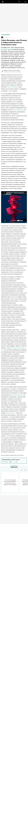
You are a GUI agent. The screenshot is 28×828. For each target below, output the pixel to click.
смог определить (18, 110)
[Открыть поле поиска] (19, 1)
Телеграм (6, 462)
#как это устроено (19, 455)
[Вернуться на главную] (2, 1)
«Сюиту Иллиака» (12, 87)
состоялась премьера (7, 49)
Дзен (17, 462)
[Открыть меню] (25, 1)
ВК (11, 462)
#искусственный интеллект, (8, 455)
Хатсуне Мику (10, 413)
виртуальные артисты (16, 395)
